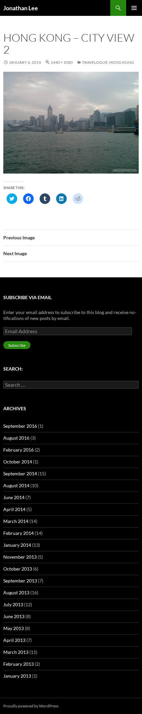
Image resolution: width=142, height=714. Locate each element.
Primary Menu (134, 8)
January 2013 (17, 676)
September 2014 (20, 473)
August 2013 (16, 592)
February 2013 (18, 664)
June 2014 (13, 497)
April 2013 (14, 640)
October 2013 (17, 569)
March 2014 (15, 521)
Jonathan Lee (20, 8)
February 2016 (18, 450)
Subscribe (16, 345)
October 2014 (17, 461)
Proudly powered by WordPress (30, 705)
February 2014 (18, 533)
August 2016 (16, 438)
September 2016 (20, 426)
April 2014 (14, 509)
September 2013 (20, 580)
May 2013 (13, 628)
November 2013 (20, 557)
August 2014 (16, 485)
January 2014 (17, 545)
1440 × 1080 (62, 62)
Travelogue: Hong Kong (108, 62)
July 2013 (13, 604)
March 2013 (15, 652)
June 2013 (13, 616)
